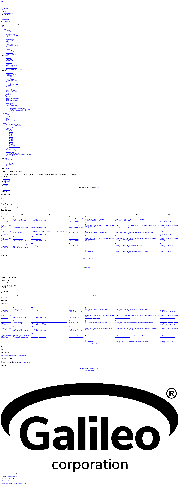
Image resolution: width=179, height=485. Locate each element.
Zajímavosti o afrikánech (74, 218)
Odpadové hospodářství (11, 68)
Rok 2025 (11, 130)
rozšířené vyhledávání (5, 26)
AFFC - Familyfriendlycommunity (13, 153)
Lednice (11, 31)
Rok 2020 (11, 137)
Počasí (7, 119)
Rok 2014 (11, 144)
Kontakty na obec (10, 159)
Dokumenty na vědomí (14, 84)
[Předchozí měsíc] (1, 213)
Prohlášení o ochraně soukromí (13, 124)
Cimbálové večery (119, 219)
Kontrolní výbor (9, 60)
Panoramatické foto (13, 145)
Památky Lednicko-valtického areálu (17, 108)
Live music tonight (89, 251)
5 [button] (31, 224)
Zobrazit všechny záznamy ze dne (4, 220)
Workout (8, 167)
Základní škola (9, 44)
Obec (4, 29)
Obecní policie (9, 40)
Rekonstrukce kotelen (14, 45)
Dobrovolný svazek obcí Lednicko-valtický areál (19, 109)
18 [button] (13, 237)
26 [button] (32, 243)
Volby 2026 (8, 94)
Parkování (8, 104)
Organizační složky (10, 39)
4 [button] (85, 249)
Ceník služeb (9, 76)
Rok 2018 (11, 139)
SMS (7, 118)
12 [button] (32, 230)
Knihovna (8, 48)
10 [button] (1, 230)
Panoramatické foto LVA (14, 147)
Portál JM (8, 148)
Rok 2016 (11, 142)
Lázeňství (8, 49)
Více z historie (4, 297)
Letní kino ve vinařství (6, 218)
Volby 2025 (8, 93)
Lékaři (7, 43)
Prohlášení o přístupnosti (6, 483)
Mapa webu (8, 160)
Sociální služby (9, 127)
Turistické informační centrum (12, 98)
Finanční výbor (9, 59)
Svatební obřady (9, 89)
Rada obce (8, 58)
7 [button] (85, 223)
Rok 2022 (11, 134)
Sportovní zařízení (7, 162)
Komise (8, 64)
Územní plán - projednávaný (12, 35)
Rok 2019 (11, 138)
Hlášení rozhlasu (9, 117)
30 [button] (69, 217)
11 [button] (13, 230)
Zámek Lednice (9, 103)
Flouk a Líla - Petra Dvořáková (20, 244)
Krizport (8, 128)
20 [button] (69, 237)
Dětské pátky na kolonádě (91, 219)
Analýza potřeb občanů (11, 155)
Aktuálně (5, 113)
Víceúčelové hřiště (10, 164)
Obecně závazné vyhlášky (12, 80)
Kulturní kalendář (10, 115)
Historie (8, 30)
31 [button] (85, 217)
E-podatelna (8, 85)
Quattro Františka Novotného (121, 238)
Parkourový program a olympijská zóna (105, 225)
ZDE (99, 187)
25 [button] (13, 243)
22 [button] (115, 236)
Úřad (4, 70)
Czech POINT (9, 75)
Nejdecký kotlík (132, 245)
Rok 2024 (11, 132)
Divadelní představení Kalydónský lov (93, 238)
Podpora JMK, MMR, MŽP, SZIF (13, 125)
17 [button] (1, 236)
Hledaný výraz (17, 24)
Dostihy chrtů (126, 232)
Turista (4, 95)
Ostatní (5, 123)
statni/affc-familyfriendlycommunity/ (19, 355)
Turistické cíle (9, 99)
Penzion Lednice (7, 168)
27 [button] (1, 217)
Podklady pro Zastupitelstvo (12, 91)
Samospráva (6, 55)
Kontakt (5, 158)
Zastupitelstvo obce (10, 56)
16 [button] (160, 230)
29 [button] (32, 217)
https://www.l (4, 355)
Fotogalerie (8, 129)
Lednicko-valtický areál (11, 105)
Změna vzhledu (4, 480)
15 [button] (115, 230)
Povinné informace (10, 81)
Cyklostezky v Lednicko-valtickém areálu (18, 110)
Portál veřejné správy (10, 86)
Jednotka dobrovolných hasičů (13, 41)
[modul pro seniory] (89, 370)
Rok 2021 (11, 135)
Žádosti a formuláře (10, 79)
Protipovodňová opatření (11, 150)
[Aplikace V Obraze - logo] (7, 361)
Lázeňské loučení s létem (133, 238)
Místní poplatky (9, 78)
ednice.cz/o (9, 355)
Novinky (8, 114)
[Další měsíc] (7, 213)
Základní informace (10, 36)
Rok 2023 (11, 133)
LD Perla (11, 50)
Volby (7, 122)
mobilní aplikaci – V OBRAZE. (24, 362)
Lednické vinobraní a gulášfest (135, 251)
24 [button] (1, 243)
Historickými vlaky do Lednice (130, 219)
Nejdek (10, 33)
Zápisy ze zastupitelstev (11, 65)
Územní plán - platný (10, 34)
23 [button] (160, 236)
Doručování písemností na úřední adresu (15, 88)
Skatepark (8, 165)
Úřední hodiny (9, 73)
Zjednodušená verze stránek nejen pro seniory (89, 368)
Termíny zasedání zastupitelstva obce (14, 69)
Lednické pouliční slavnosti (145, 238)
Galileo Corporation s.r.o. (12, 476)
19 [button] (32, 237)
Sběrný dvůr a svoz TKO (11, 90)
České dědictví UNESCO (12, 54)
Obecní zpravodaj (10, 38)
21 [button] (85, 236)
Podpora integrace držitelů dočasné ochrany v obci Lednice (19, 154)
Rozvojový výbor (10, 61)
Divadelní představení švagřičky (122, 225)
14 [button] (85, 230)
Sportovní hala (9, 163)
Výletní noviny (9, 112)
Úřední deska (9, 71)
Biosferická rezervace (11, 149)
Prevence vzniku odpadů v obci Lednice (15, 157)
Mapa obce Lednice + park (12, 100)
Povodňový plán (9, 53)
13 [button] (69, 230)
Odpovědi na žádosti (13, 83)
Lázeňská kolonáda (13, 51)
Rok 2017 (11, 140)
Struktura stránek (11, 480)
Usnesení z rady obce (11, 66)
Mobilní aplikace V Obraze (12, 120)
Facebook (8, 101)
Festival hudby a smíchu (90, 225)
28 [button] (13, 217)
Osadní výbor (9, 63)
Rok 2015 (11, 143)
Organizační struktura (11, 74)
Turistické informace (10, 96)
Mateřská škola (9, 46)
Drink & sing (145, 251)
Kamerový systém (10, 152)
